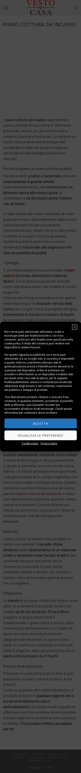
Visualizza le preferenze (41, 435)
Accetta (40, 423)
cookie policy (12, 343)
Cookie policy (30, 443)
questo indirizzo (16, 362)
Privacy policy (49, 443)
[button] (74, 327)
